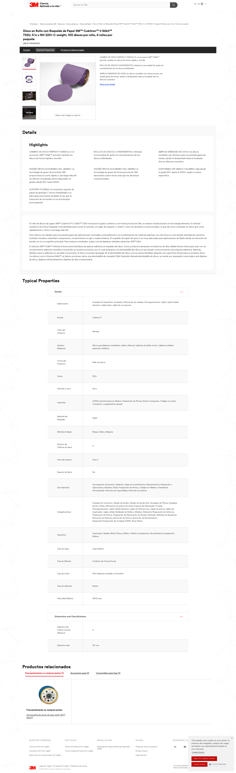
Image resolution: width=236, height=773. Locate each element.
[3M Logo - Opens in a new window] (45, 5)
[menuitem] (26, 50)
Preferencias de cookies (78, 766)
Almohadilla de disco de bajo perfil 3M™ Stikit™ (45, 716)
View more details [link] (107, 84)
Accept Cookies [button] (199, 764)
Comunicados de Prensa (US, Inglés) (79, 751)
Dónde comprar (142, 751)
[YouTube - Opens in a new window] (185, 747)
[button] (218, 764)
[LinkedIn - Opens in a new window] (175, 747)
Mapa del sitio (141, 755)
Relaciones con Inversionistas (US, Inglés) (45, 755)
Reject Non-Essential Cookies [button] (204, 758)
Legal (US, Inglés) (45, 766)
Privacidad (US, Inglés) (61, 766)
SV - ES (197, 4)
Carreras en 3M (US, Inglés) (40, 751)
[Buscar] (174, 5)
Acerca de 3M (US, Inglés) (39, 747)
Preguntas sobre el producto (146, 747)
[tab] (44, 673)
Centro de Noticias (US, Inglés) (77, 747)
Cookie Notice (198, 752)
